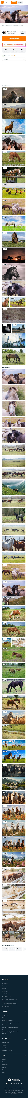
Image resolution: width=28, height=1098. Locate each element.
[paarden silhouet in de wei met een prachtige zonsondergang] (13, 256)
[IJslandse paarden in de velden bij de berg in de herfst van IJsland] (13, 112)
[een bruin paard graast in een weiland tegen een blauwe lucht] (13, 128)
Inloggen (20, 2)
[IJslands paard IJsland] (13, 328)
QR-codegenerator (7, 1080)
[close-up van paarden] (13, 96)
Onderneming (5, 1065)
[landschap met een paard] (9, 350)
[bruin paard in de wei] (13, 707)
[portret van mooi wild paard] (13, 414)
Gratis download (14, 38)
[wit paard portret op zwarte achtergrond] (6, 340)
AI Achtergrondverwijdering (9, 1078)
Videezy (4, 1063)
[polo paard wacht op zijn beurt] (13, 176)
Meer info (6, 60)
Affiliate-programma (7, 1094)
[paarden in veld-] (10, 314)
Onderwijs (5, 1068)
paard (5, 1023)
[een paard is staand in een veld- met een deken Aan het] (13, 548)
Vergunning (5, 1089)
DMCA (3, 1092)
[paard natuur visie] (13, 192)
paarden (12, 1023)
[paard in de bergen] (10, 643)
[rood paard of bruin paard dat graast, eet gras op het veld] (13, 656)
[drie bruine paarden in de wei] (13, 144)
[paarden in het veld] (9, 694)
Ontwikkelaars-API (6, 1071)
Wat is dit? (13, 55)
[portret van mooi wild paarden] (13, 209)
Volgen (22, 33)
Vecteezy (4, 1060)
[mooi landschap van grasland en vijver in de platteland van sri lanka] (13, 784)
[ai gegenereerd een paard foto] (8, 999)
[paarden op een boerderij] (13, 160)
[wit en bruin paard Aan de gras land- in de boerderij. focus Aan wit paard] (13, 739)
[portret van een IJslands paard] (5, 304)
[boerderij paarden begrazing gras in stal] (5, 634)
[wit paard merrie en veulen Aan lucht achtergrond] (13, 225)
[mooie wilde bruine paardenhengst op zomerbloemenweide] (13, 379)
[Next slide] (22, 1023)
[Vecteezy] (2, 2)
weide (19, 1023)
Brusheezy (5, 1057)
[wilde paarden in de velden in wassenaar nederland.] (13, 241)
